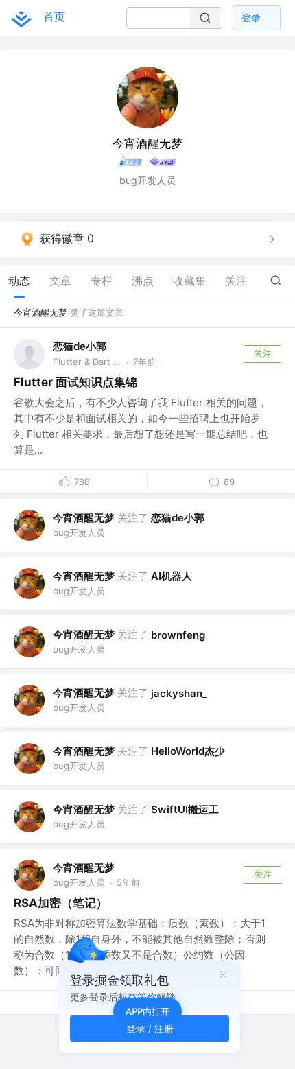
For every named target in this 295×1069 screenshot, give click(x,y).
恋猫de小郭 (79, 346)
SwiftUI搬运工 (185, 809)
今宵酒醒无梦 (40, 312)
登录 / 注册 (150, 1028)
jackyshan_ (179, 693)
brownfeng (178, 635)
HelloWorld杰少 (188, 750)
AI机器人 (171, 576)
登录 (251, 17)
